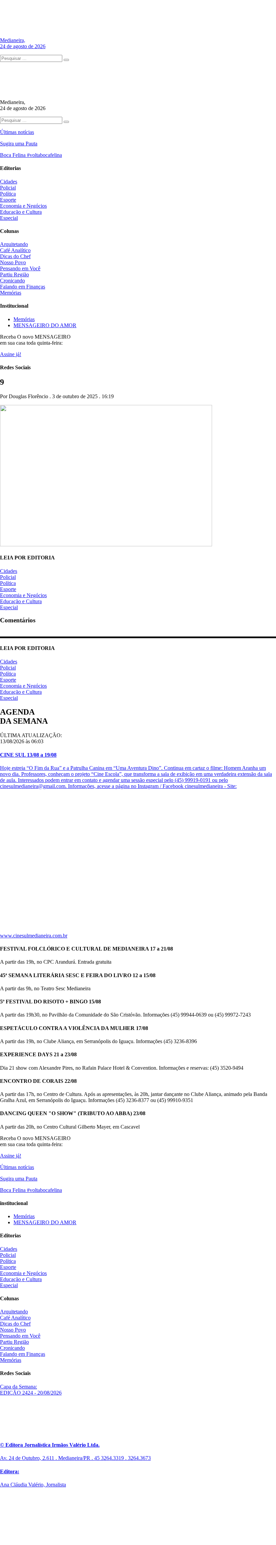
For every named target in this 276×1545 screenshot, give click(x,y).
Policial (8, 188)
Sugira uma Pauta (18, 143)
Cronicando (12, 280)
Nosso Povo (13, 262)
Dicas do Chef (15, 256)
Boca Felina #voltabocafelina (31, 155)
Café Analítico (15, 250)
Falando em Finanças (22, 286)
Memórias (10, 293)
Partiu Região (14, 274)
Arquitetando (14, 244)
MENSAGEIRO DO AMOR (44, 325)
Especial (9, 218)
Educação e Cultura (21, 212)
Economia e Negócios (23, 206)
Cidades (8, 181)
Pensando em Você (20, 268)
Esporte (8, 200)
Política (8, 194)
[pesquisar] (66, 60)
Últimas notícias (17, 132)
